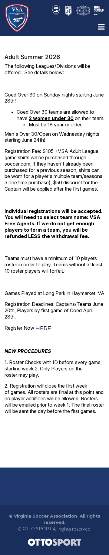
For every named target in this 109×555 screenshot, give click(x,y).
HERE (43, 328)
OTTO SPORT (37, 528)
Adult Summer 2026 (32, 57)
